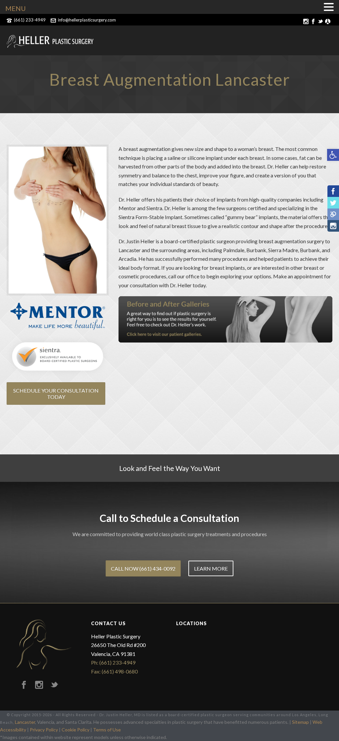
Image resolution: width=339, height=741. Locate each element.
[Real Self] (333, 214)
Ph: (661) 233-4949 (113, 662)
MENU (15, 8)
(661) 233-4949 (30, 20)
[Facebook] (333, 191)
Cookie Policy (75, 729)
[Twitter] (333, 202)
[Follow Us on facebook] (24, 685)
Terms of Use (107, 729)
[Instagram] (333, 226)
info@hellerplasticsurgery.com (87, 20)
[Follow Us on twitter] (54, 685)
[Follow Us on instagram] (39, 685)
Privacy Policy (44, 729)
